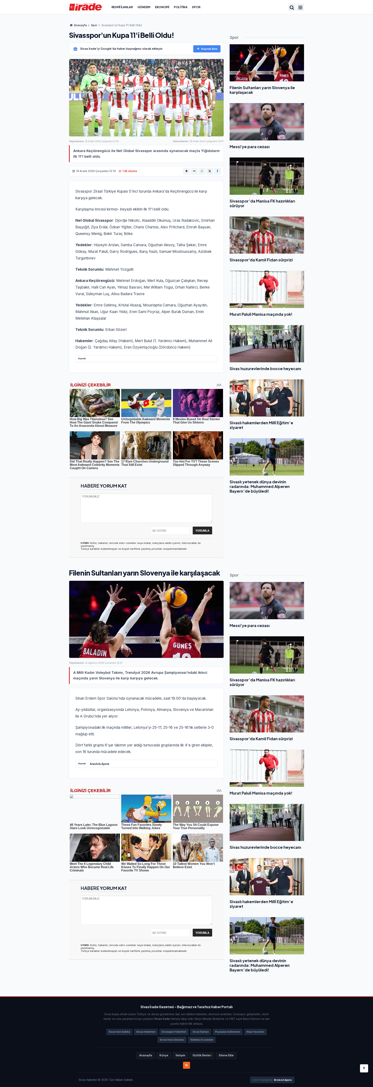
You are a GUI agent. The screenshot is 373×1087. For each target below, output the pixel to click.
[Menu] (300, 7)
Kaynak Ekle (209, 48)
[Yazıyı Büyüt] (186, 171)
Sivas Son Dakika (119, 1031)
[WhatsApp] (202, 171)
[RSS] (186, 1065)
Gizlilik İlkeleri (202, 1055)
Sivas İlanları (201, 1031)
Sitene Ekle (226, 1055)
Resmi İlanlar (122, 7)
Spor (196, 7)
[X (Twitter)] (210, 171)
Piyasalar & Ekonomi (227, 1031)
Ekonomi (162, 7)
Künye (163, 1055)
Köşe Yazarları (255, 1031)
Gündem (144, 7)
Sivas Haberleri (145, 1031)
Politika (180, 7)
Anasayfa (80, 25)
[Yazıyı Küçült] (194, 171)
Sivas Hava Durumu (172, 1039)
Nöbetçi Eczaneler (201, 1039)
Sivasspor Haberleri (174, 1031)
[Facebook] (217, 171)
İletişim (180, 1055)
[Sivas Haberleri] (85, 7)
